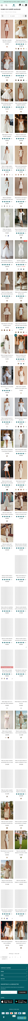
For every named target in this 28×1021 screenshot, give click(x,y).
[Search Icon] (7, 5)
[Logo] (14, 5)
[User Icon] (23, 5)
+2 (26, 80)
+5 (26, 489)
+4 (12, 174)
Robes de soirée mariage (10, 12)
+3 (26, 48)
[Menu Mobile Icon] (2, 5)
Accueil (2, 12)
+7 (26, 647)
